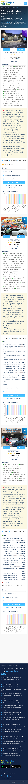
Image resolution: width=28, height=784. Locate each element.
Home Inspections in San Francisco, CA (12, 746)
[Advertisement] (14, 649)
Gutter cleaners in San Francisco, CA (12, 712)
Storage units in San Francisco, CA (11, 753)
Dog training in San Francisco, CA (11, 698)
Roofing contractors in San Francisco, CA (13, 748)
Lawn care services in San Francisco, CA (13, 729)
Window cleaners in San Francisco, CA (12, 758)
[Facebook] (1, 776)
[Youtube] (10, 776)
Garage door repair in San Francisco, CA (13, 710)
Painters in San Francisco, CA (10, 738)
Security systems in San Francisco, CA (12, 750)
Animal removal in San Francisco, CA (12, 677)
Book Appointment (10, 593)
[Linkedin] (13, 776)
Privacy (3, 778)
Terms (8, 778)
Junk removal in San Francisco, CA (11, 724)
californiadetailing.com (11, 179)
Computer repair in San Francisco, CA (12, 693)
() (17, 55)
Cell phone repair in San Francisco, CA (12, 682)
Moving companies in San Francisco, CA (13, 736)
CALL (7, 49)
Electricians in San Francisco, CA (11, 731)
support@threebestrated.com (13, 771)
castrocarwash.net (10, 392)
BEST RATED (4, 7)
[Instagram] (7, 776)
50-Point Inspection (6, 22)
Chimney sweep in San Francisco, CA (12, 684)
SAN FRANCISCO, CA (12, 7)
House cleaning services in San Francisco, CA (14, 717)
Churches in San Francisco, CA (10, 686)
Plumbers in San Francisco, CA (10, 734)
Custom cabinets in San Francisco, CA (12, 695)
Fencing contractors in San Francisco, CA (13, 705)
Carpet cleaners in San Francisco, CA (12, 679)
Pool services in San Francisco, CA (11, 743)
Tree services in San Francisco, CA (11, 755)
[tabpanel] (14, 40)
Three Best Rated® (15, 781)
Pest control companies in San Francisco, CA (14, 741)
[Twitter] (4, 776)
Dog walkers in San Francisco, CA (11, 700)
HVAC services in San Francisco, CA (12, 719)
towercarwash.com (10, 601)
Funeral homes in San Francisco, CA (12, 707)
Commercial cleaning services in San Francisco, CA (14, 689)
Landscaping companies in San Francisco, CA (14, 726)
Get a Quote (8, 171)
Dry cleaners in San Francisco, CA (11, 702)
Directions (21, 59)
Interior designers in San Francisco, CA (12, 722)
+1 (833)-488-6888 (11, 773)
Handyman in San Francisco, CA (11, 714)
